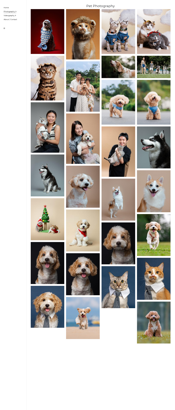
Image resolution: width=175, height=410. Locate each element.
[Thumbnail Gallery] (47, 31)
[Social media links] (4, 28)
